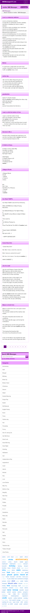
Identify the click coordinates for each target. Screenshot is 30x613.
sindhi (4, 598)
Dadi (22, 568)
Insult (3, 466)
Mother (4, 63)
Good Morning (6, 442)
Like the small (6, 266)
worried (4, 604)
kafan (26, 581)
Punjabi (4, 505)
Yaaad (16, 604)
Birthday (4, 376)
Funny (4, 429)
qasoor (4, 594)
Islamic (4, 469)
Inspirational (5, 462)
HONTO (7, 577)
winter (26, 602)
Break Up (4, 379)
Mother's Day (5, 489)
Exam (3, 412)
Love (3, 479)
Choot (18, 568)
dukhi (19, 570)
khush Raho (12, 583)
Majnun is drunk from (8, 305)
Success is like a (7, 132)
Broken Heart (5, 383)
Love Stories (5, 482)
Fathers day (5, 419)
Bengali (4, 373)
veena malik (25, 600)
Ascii (3, 369)
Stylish (10, 598)
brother (4, 568)
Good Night (5, 446)
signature (25, 596)
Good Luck (5, 439)
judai (21, 581)
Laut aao (26, 583)
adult (21, 557)
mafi (19, 586)
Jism (13, 581)
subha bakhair (18, 598)
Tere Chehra (5, 600)
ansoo (4, 562)
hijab (3, 576)
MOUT (21, 588)
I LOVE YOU (25, 577)
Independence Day (7, 459)
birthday (7, 358)
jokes (17, 581)
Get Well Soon (6, 436)
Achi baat (10, 557)
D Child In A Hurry (7, 145)
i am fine (18, 577)
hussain (12, 577)
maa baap (14, 586)
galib (22, 572)
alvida (10, 559)
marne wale (25, 585)
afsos (26, 557)
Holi (3, 456)
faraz (3, 572)
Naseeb (21, 590)
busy (9, 568)
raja (9, 594)
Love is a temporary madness (10, 17)
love (4, 358)
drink (13, 570)
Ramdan (4, 522)
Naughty (4, 492)
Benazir (25, 564)
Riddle (4, 525)
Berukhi (4, 566)
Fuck (8, 572)
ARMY (9, 562)
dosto (8, 570)
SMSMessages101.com (9, 2)
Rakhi (3, 519)
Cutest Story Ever (7, 243)
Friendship (5, 426)
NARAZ (9, 590)
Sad (3, 532)
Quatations (5, 512)
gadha (18, 572)
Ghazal (9, 575)
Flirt (3, 422)
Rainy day (5, 515)
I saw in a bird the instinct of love (11, 112)
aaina (3, 557)
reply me (16, 594)
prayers (25, 592)
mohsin (11, 588)
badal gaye (24, 562)
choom (14, 568)
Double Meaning (6, 396)
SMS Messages (6, 11)
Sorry (3, 542)
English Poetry (6, 409)
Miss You (4, 485)
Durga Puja (5, 399)
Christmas (5, 386)
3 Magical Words (7, 169)
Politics (4, 502)
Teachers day (5, 545)
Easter (4, 403)
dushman (25, 570)
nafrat (26, 588)
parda (14, 592)
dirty (4, 570)
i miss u (4, 578)
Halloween (5, 452)
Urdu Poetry (5, 552)
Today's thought (6, 549)
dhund (26, 568)
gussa (16, 575)
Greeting (4, 449)
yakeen (26, 604)
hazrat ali (24, 575)
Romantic (4, 529)
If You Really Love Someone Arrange (17, 578)
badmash (5, 564)
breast (26, 566)
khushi (20, 583)
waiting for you (6, 602)
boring (20, 566)
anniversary (12, 358)
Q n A (3, 509)
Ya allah (10, 604)
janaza (4, 581)
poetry (20, 592)
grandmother (6, 94)
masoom (4, 588)
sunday (26, 598)
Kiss (3, 476)
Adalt (16, 557)
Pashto (4, 499)
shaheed (4, 596)
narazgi (15, 590)
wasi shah (16, 602)
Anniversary (5, 366)
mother (17, 587)
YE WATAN (4, 606)
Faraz (3, 416)
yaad (20, 604)
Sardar (4, 535)
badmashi (13, 564)
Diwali (3, 393)
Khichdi (4, 472)
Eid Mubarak (5, 406)
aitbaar (4, 559)
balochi (19, 564)
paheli (9, 592)
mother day (5, 76)
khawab (4, 583)
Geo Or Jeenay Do (7, 432)
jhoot (8, 581)
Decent (4, 389)
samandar (25, 594)
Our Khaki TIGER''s (7, 199)
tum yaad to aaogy (15, 600)
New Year (4, 495)
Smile (3, 539)
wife (21, 602)
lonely (4, 586)
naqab (4, 590)
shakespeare (15, 596)
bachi (15, 562)
